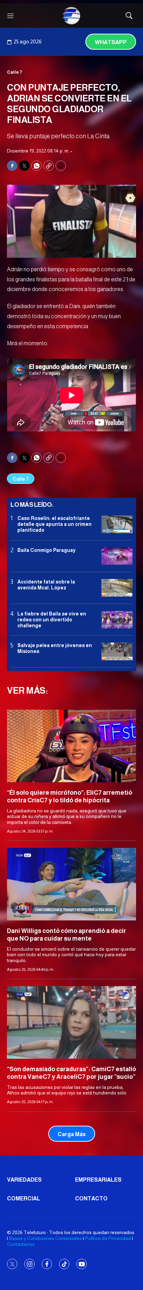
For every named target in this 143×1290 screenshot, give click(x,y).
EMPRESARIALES (98, 1180)
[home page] (71, 15)
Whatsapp (111, 42)
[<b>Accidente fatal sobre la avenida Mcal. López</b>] (117, 588)
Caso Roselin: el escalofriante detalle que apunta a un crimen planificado (54, 524)
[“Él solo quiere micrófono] (71, 746)
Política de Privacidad (108, 1238)
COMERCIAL (23, 1198)
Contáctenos (21, 1244)
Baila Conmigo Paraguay (46, 550)
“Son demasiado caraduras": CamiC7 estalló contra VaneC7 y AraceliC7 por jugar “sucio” (71, 1073)
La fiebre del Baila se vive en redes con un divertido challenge (51, 619)
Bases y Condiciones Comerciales (45, 1238)
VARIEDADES (24, 1180)
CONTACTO (91, 1198)
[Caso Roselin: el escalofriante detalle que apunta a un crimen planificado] (117, 524)
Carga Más (72, 1134)
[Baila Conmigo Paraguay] (117, 556)
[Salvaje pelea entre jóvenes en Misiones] (117, 651)
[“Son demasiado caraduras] (71, 1022)
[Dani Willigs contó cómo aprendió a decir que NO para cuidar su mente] (71, 884)
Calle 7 (14, 72)
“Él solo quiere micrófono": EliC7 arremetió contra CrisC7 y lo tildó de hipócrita (69, 796)
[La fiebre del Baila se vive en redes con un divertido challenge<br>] (117, 620)
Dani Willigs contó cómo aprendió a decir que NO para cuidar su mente (66, 934)
